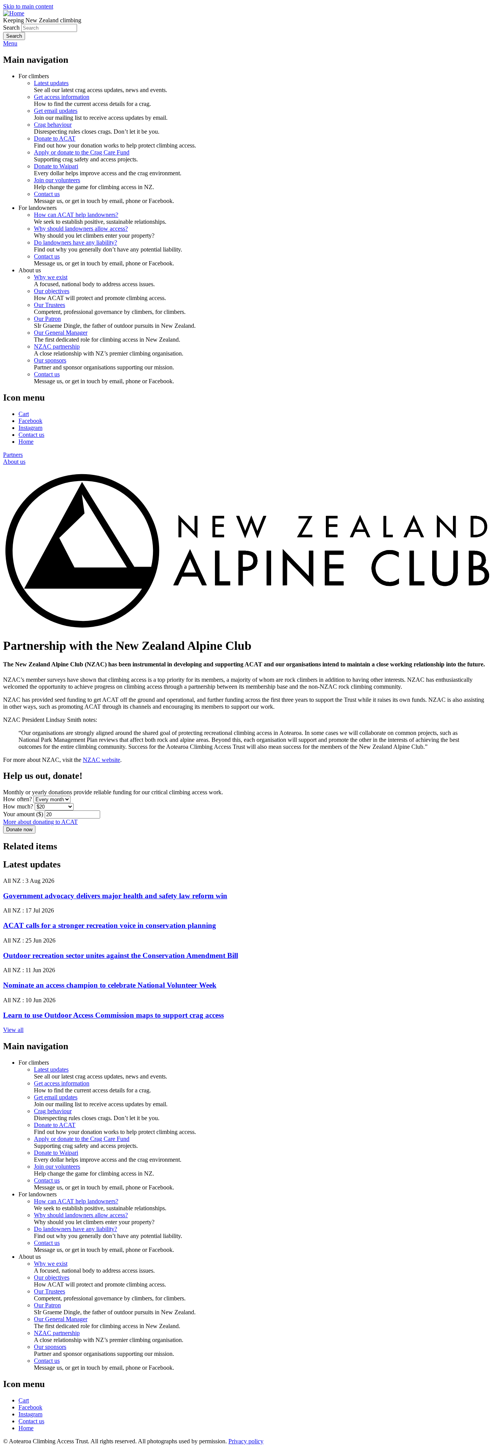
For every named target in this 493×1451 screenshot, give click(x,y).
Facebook (30, 421)
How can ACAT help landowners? (76, 214)
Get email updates (55, 110)
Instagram (30, 427)
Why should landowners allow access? (81, 228)
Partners (13, 454)
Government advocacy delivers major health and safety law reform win (115, 896)
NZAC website (101, 760)
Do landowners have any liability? (75, 242)
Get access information (61, 97)
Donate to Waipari (56, 166)
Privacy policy (245, 1441)
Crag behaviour (53, 124)
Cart (23, 414)
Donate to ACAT (54, 138)
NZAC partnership (57, 346)
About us (14, 461)
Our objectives (51, 291)
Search (11, 27)
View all (13, 1030)
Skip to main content (28, 6)
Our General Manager (60, 332)
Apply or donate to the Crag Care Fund (81, 152)
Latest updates (51, 83)
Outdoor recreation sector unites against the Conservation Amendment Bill (120, 955)
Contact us (47, 194)
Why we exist (50, 277)
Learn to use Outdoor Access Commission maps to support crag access (113, 1015)
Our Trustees (49, 305)
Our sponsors (50, 360)
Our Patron (47, 318)
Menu (10, 43)
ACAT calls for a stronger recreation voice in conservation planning (109, 925)
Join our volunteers (57, 180)
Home (26, 441)
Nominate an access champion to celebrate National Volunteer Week (109, 985)
